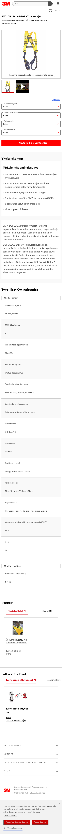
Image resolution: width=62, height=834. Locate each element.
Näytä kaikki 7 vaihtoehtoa (33, 143)
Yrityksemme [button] (12, 746)
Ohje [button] (7, 771)
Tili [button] (55, 11)
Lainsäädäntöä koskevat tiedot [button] (26, 763)
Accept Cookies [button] (40, 822)
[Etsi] (50, 3)
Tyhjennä (56, 100)
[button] (12, 828)
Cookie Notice (10, 816)
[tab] (17, 611)
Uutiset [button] (8, 754)
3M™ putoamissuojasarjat (16, 719)
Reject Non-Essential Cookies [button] (17, 822)
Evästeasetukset (20, 790)
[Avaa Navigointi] (58, 4)
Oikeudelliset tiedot (22, 787)
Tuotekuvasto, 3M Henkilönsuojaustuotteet (17, 641)
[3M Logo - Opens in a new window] (6, 3)
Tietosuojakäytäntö (39, 787)
